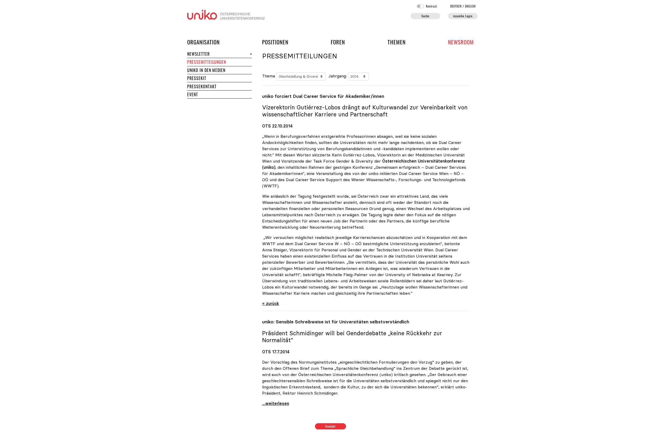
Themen (397, 42)
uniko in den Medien (206, 70)
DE (456, 6)
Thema (268, 75)
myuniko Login (462, 16)
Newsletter (198, 54)
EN (470, 6)
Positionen (275, 42)
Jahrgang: (337, 75)
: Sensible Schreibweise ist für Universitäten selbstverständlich (335, 322)
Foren (338, 42)
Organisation (203, 42)
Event (192, 94)
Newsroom (461, 42)
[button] (250, 54)
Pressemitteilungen (206, 62)
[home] (226, 14)
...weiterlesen (275, 403)
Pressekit (196, 78)
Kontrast (431, 6)
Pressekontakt (201, 86)
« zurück (270, 303)
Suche (425, 16)
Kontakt (330, 426)
